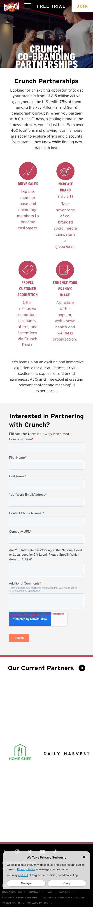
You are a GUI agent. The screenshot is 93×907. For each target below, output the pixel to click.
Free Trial (51, 6)
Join (82, 6)
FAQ (49, 891)
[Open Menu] (27, 6)
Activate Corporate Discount (65, 897)
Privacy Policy (37, 903)
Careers (64, 891)
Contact (34, 891)
